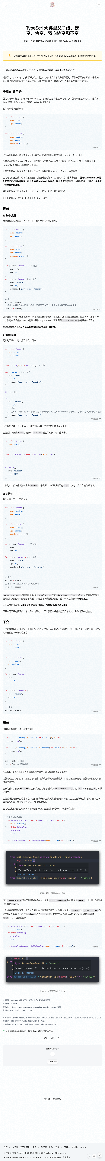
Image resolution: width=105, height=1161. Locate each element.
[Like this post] (45, 1038)
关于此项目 (25, 1147)
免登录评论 (52, 1061)
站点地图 (34, 1153)
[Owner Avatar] (52, 4)
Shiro (28, 1157)
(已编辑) (47, 41)
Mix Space (19, 1157)
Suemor (20, 1153)
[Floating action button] (99, 1154)
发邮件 (75, 1147)
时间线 (44, 1147)
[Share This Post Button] (52, 1038)
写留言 (67, 1147)
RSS (27, 1153)
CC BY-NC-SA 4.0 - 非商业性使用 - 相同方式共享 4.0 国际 (30, 1024)
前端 (60, 41)
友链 (51, 1147)
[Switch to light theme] (90, 1156)
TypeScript (67, 41)
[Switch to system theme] (94, 1156)
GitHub (82, 1147)
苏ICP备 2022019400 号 (43, 1157)
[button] (4, 4)
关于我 (15, 1147)
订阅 (41, 1153)
